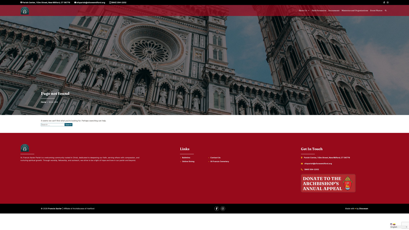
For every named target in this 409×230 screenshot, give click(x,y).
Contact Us (215, 158)
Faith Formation (319, 10)
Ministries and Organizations (355, 10)
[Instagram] (388, 2)
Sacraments (333, 10)
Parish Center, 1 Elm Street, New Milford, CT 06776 (46, 2)
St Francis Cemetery (219, 161)
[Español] (394, 224)
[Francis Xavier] (24, 10)
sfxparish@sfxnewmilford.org (90, 2)
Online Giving (188, 161)
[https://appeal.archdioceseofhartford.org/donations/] (328, 183)
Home (43, 102)
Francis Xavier (55, 208)
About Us (303, 10)
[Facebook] (384, 2)
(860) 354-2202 (118, 2)
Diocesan (363, 208)
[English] (391, 224)
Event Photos (376, 10)
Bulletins (186, 158)
